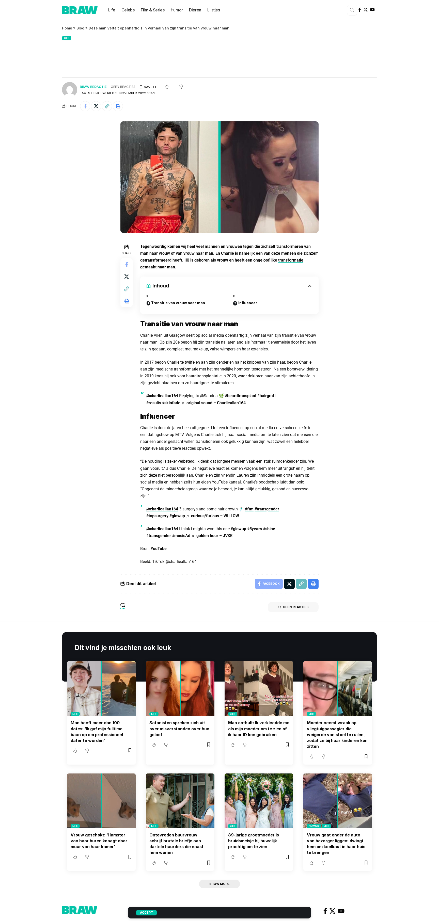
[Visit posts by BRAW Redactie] (69, 89)
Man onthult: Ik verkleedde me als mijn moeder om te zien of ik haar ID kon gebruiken (258, 728)
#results (153, 402)
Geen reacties (123, 87)
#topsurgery (157, 515)
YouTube (159, 548)
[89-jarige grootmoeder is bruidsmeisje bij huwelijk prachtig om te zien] (259, 800)
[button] (107, 106)
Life (66, 38)
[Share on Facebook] (85, 106)
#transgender (267, 509)
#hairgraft (266, 395)
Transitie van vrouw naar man (178, 303)
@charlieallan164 (162, 395)
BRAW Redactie (93, 87)
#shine (269, 528)
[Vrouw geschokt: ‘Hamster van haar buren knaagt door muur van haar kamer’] (101, 800)
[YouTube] (372, 9)
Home (67, 28)
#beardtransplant (240, 395)
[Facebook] (359, 9)
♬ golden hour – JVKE (211, 535)
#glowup (177, 515)
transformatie (290, 260)
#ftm (249, 509)
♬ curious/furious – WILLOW (212, 515)
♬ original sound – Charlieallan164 (213, 402)
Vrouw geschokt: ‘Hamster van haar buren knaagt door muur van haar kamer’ (99, 840)
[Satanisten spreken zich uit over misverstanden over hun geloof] (180, 688)
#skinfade (171, 402)
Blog (80, 28)
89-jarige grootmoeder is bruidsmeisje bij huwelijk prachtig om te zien (253, 840)
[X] (365, 9)
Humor (314, 826)
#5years (254, 528)
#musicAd (181, 535)
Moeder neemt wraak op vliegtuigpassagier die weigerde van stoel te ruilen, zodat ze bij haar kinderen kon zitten (337, 734)
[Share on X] (96, 106)
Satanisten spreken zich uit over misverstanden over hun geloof (179, 728)
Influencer (247, 303)
